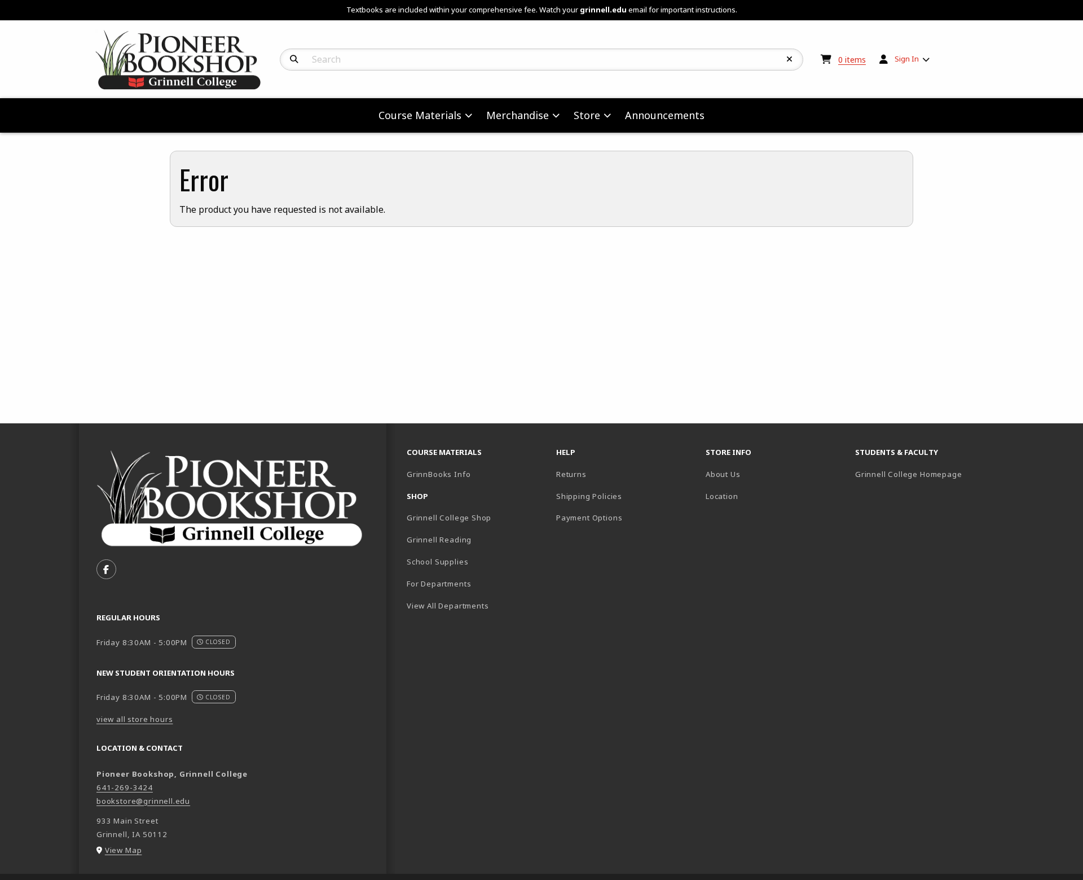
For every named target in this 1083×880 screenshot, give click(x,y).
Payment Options (589, 518)
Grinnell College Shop (449, 518)
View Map (123, 850)
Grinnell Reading (439, 540)
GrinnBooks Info (477, 474)
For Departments (439, 584)
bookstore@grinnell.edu (143, 801)
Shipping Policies (589, 496)
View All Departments (448, 606)
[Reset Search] (789, 59)
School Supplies (437, 562)
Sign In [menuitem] (907, 59)
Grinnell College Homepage (925, 474)
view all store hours (134, 719)
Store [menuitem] (587, 115)
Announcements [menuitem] (665, 115)
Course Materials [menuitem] (419, 115)
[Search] (294, 59)
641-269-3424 (124, 787)
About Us (723, 474)
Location (722, 496)
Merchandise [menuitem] (517, 115)
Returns (571, 474)
